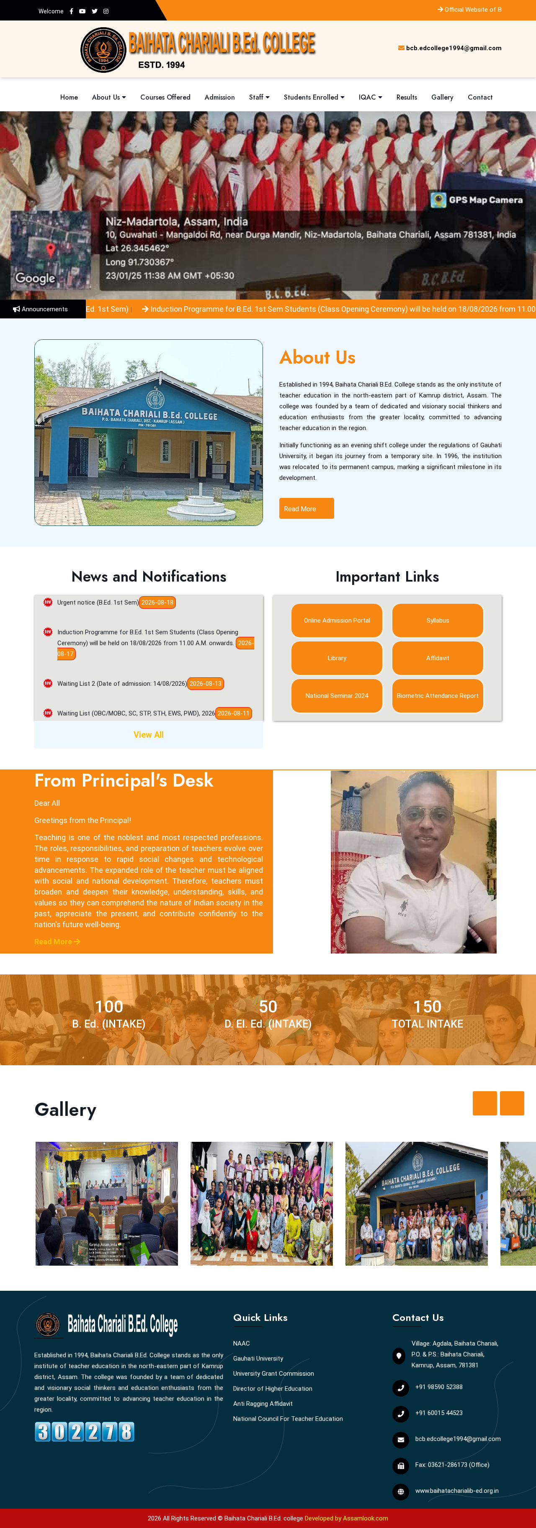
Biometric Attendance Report (438, 696)
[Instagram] (105, 11)
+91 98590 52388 (439, 1387)
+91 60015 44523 (439, 1413)
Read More (301, 509)
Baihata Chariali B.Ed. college (263, 1518)
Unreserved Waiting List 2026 (97, 709)
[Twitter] (95, 11)
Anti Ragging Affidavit (263, 1404)
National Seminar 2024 (337, 696)
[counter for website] (84, 1430)
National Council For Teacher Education (288, 1419)
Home (69, 97)
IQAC (368, 97)
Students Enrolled (312, 97)
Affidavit (437, 658)
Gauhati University (258, 1358)
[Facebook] (71, 11)
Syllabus (438, 620)
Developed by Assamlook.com (346, 1518)
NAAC (241, 1343)
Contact (480, 97)
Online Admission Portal (337, 620)
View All (149, 735)
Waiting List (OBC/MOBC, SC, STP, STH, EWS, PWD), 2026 (136, 680)
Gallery (442, 97)
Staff (257, 97)
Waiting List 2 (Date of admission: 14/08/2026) (122, 650)
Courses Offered (165, 97)
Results (407, 97)
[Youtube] (82, 11)
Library (337, 658)
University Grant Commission (273, 1373)
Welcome (51, 11)
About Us (107, 97)
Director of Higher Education (272, 1388)
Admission (220, 97)
